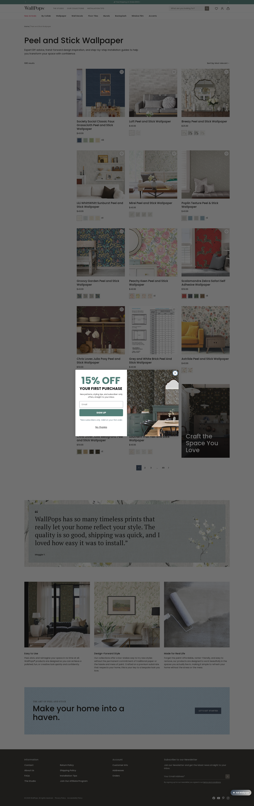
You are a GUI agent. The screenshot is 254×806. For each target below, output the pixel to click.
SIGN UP (101, 412)
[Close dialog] (175, 373)
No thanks (101, 427)
